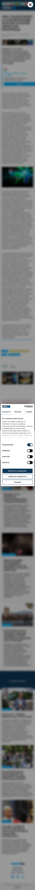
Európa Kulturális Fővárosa (19, 351)
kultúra (5, 351)
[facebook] (18, 877)
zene (4, 354)
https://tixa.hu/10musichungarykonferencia (17, 339)
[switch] (30, 450)
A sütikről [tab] (28, 412)
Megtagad (17, 482)
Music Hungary (14, 354)
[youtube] (12, 877)
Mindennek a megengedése (17, 471)
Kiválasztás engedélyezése (17, 476)
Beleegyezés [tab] (6, 412)
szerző (12, 365)
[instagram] (23, 877)
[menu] (32, 8)
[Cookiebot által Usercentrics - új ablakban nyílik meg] (25, 406)
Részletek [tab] (17, 412)
